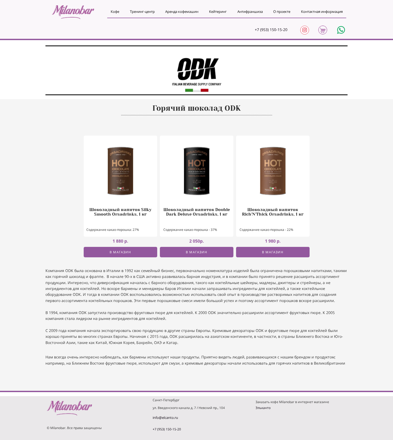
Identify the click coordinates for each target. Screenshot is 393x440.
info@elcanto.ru (165, 417)
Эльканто (263, 407)
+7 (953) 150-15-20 (271, 29)
